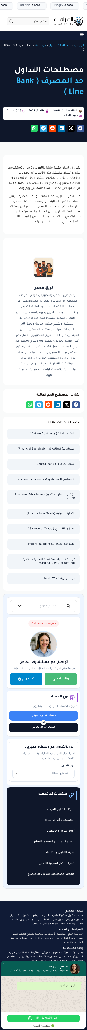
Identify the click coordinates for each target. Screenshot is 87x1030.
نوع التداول (68, 766)
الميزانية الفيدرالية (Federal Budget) (51, 544)
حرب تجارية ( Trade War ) (58, 578)
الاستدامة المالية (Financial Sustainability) (46, 449)
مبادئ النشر (40, 938)
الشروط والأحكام (73, 942)
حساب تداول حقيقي (43, 715)
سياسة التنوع (75, 934)
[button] (80, 128)
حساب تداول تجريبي (43, 727)
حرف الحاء (40, 45)
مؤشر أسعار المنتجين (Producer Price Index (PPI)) (45, 496)
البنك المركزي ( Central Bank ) (54, 464)
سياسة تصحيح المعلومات (29, 934)
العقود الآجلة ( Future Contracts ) (52, 433)
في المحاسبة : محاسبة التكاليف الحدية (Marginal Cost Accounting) (49, 561)
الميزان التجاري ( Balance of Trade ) (51, 529)
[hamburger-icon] (81, 35)
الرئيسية (79, 45)
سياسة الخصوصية (21, 938)
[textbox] (43, 773)
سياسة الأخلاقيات (55, 934)
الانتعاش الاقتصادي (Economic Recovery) (46, 479)
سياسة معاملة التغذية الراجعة (65, 938)
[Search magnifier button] (11, 21)
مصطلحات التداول (60, 45)
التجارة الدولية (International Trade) (51, 513)
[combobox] (43, 773)
